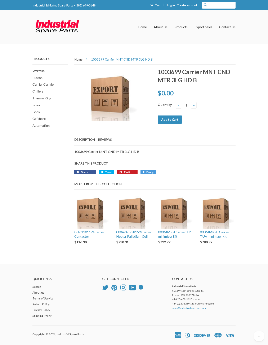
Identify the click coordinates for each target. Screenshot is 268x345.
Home (142, 27)
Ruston (37, 78)
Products (181, 27)
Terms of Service (42, 298)
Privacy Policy (41, 310)
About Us (161, 27)
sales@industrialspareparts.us (189, 308)
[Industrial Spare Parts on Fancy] (141, 287)
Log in (171, 5)
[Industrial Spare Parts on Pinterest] (114, 287)
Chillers (37, 91)
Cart (157, 5)
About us (38, 292)
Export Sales (203, 27)
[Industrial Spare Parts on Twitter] (105, 287)
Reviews (105, 139)
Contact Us (227, 27)
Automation (41, 125)
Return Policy (41, 304)
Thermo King (41, 98)
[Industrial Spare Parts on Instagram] (123, 287)
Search (36, 286)
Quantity (165, 105)
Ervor (36, 105)
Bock (36, 112)
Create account (187, 5)
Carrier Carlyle (43, 84)
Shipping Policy (42, 315)
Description (84, 139)
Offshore (39, 118)
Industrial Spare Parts (70, 334)
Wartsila (38, 71)
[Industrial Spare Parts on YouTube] (132, 287)
